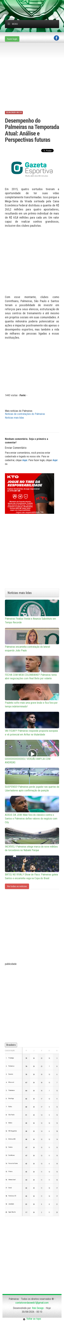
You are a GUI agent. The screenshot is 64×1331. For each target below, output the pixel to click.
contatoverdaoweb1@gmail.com (32, 1302)
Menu (15, 24)
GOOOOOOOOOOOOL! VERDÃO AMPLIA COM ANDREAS (27, 760)
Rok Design (38, 1308)
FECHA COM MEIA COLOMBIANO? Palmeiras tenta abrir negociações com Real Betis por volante (31, 676)
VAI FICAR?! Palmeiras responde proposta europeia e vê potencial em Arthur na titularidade (31, 732)
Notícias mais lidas (14, 417)
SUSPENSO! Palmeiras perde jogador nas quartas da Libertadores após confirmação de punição (32, 788)
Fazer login (12, 39)
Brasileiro (11, 1044)
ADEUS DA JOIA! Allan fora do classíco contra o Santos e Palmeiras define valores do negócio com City (31, 818)
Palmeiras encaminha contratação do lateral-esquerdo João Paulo (28, 648)
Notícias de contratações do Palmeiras (25, 413)
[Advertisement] (34, 4)
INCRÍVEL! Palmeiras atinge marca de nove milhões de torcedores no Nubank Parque (31, 848)
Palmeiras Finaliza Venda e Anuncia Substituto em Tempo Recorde (30, 620)
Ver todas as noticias (17, 886)
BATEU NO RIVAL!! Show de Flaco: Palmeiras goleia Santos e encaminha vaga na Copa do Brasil (31, 876)
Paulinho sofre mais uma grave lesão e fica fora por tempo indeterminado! (31, 704)
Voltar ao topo (33, 1318)
